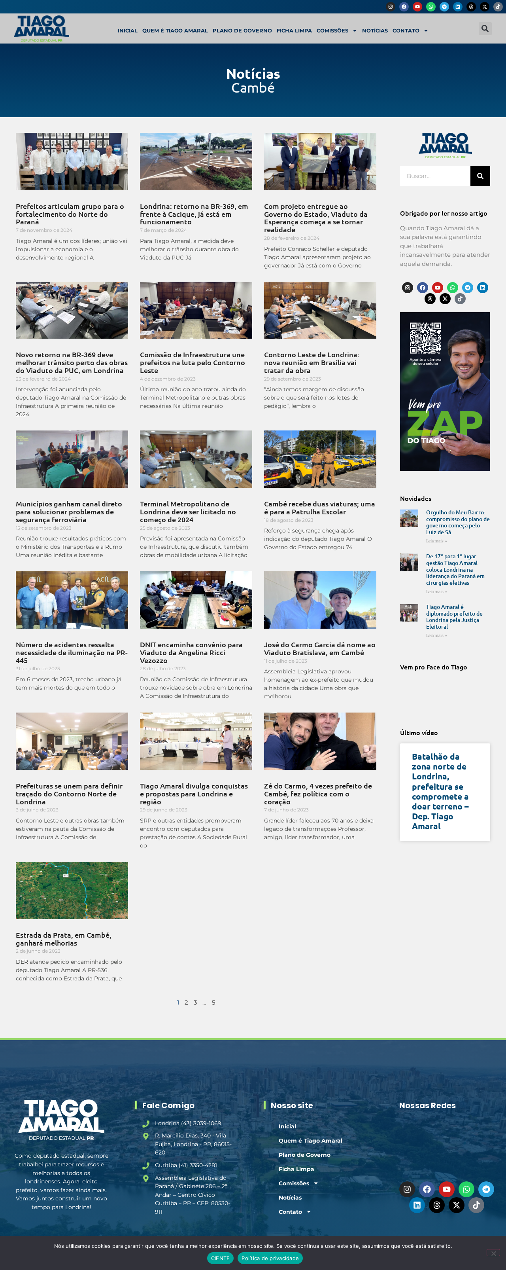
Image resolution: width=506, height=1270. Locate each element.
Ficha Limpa (294, 30)
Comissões (332, 30)
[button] (485, 28)
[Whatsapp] (431, 6)
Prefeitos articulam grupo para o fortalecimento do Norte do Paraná (70, 213)
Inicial (128, 30)
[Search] (480, 176)
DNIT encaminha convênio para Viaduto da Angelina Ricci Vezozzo (191, 652)
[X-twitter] (484, 6)
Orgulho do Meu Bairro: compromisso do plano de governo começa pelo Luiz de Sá (458, 522)
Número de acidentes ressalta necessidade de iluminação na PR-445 (72, 652)
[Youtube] (417, 6)
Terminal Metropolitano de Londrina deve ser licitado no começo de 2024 (188, 511)
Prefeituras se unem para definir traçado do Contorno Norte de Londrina (69, 793)
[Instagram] (390, 6)
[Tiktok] (498, 6)
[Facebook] (404, 6)
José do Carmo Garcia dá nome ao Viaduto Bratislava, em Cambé (320, 648)
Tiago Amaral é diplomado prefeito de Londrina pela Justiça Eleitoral (454, 616)
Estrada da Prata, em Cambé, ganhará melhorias (63, 938)
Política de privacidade (270, 1258)
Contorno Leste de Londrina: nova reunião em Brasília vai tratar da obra (311, 362)
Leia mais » (436, 541)
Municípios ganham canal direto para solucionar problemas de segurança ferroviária (69, 511)
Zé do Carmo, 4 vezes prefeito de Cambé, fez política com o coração (318, 793)
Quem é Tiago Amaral (175, 30)
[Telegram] (444, 6)
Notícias (375, 30)
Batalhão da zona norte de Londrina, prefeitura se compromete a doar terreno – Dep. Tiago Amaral (440, 791)
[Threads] (471, 6)
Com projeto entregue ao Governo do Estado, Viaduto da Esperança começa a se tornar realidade (316, 217)
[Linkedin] (458, 6)
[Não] (493, 1252)
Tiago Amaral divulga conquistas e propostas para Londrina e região (194, 793)
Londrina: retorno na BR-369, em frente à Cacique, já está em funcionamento (194, 213)
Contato (406, 30)
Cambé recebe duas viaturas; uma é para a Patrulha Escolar (319, 507)
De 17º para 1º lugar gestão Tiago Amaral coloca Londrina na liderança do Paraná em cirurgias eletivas (455, 569)
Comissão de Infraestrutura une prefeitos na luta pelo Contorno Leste (192, 362)
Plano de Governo (242, 30)
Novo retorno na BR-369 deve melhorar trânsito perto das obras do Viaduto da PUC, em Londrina (72, 362)
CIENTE (220, 1258)
